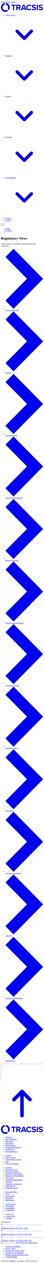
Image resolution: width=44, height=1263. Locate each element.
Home (7, 228)
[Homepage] (22, 11)
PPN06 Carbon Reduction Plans (16, 1255)
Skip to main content (8, 2)
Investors (8, 231)
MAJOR (12, 1261)
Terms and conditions (13, 1246)
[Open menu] (2, 224)
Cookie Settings (11, 1257)
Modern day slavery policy (14, 1251)
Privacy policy (10, 1249)
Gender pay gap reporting (14, 1253)
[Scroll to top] (22, 1124)
